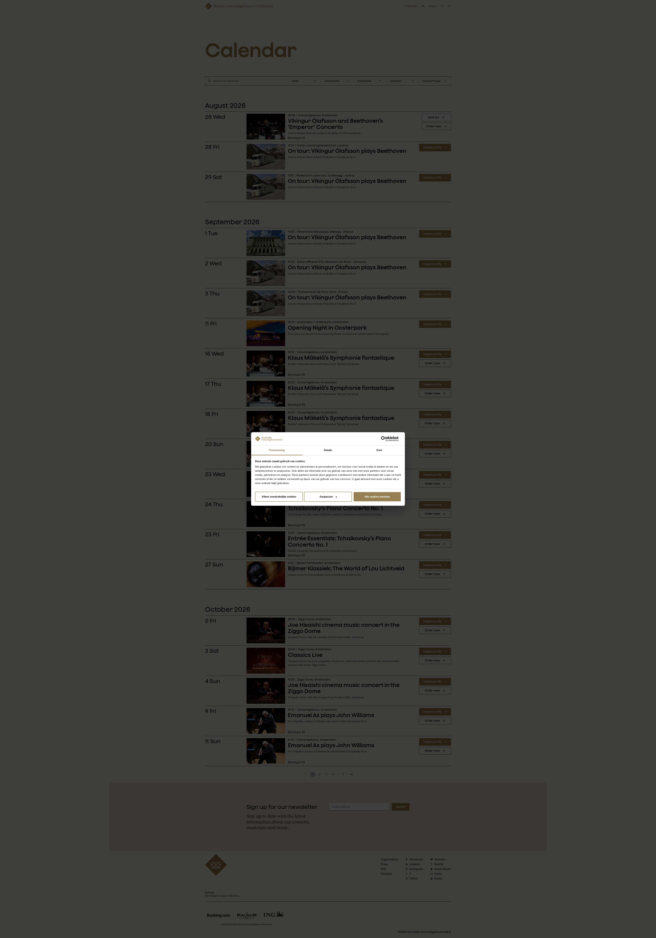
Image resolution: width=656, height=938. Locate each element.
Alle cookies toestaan (377, 496)
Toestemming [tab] (277, 450)
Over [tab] (379, 450)
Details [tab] (328, 450)
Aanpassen (326, 496)
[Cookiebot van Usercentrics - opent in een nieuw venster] (386, 438)
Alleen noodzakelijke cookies (279, 496)
